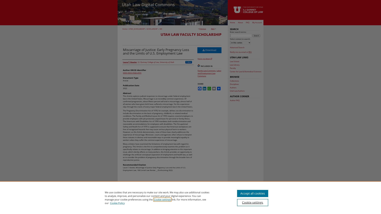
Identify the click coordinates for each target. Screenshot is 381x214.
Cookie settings (162, 199)
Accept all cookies (252, 193)
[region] (190, 197)
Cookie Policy (117, 203)
